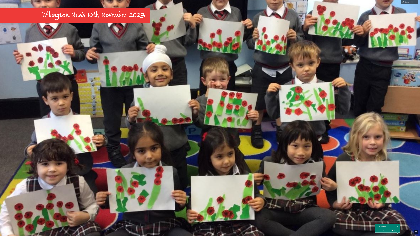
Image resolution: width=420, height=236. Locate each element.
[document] (210, 118)
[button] (405, 2)
